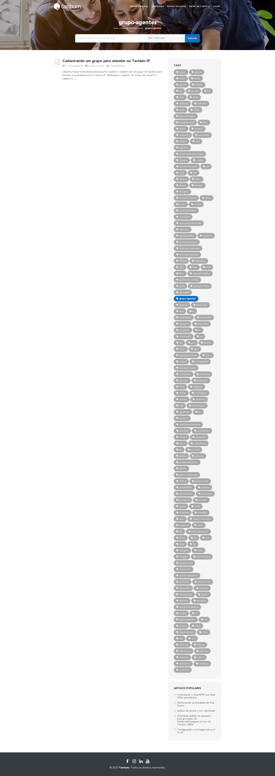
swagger (183, 556)
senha (182, 537)
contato (199, 160)
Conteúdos (158, 6)
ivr (199, 330)
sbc (180, 531)
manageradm (201, 361)
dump (208, 198)
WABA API (183, 644)
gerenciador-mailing (188, 279)
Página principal (139, 6)
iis (193, 311)
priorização (206, 493)
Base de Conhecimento (131, 28)
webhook (183, 657)
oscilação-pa (200, 443)
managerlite (185, 374)
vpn (193, 638)
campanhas (203, 135)
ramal (197, 506)
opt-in (182, 443)
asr (208, 91)
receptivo (202, 512)
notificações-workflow (189, 424)
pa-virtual (195, 449)
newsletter (184, 412)
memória (183, 380)
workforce (184, 670)
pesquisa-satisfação (188, 462)
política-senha (201, 481)
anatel (182, 78)
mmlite (182, 393)
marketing (204, 374)
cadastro (199, 128)
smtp (181, 544)
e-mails (197, 204)
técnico (204, 594)
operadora (201, 437)
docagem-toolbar (187, 198)
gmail (181, 286)
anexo (197, 78)
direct (198, 179)
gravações (184, 292)
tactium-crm (185, 569)
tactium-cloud (185, 563)
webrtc (200, 657)
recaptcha (184, 512)
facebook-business (188, 242)
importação (205, 317)
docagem (183, 191)
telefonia (183, 600)
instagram (184, 323)
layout (182, 349)
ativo (181, 97)
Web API (201, 644)
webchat (204, 651)
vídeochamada (186, 632)
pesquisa (199, 456)
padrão (182, 456)
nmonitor (183, 418)
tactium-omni (204, 581)
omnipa (182, 437)
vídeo (197, 626)
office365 (183, 430)
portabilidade (185, 487)
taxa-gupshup (185, 594)
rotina (200, 525)
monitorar (200, 399)
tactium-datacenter (188, 575)
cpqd (181, 172)
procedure (184, 500)
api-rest (194, 91)
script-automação (199, 531)
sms (207, 537)
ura (205, 619)
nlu (199, 412)
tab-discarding (203, 556)
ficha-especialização (188, 254)
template (201, 600)
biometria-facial (186, 122)
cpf (207, 166)
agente (198, 72)
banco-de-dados (187, 116)
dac (195, 172)
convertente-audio (188, 166)
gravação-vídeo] (201, 286)
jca (201, 336)
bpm (205, 122)
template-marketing (188, 607)
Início (116, 28)
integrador (184, 330)
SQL (194, 544)
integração (203, 323)
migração (197, 386)
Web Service (185, 651)
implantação (185, 317)
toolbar (182, 613)
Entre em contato (199, 6)
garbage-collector (201, 273)
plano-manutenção (188, 475)
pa (180, 449)
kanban (207, 342)
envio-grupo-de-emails (190, 223)
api (180, 91)
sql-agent (183, 550)
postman (205, 487)
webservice (184, 663)
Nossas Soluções (176, 6)
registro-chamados (202, 519)
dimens (182, 179)
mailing (182, 361)
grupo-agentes (187, 298)
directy (182, 185)
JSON (193, 342)
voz (181, 638)
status (200, 550)
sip (195, 537)
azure (182, 110)
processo (202, 500)
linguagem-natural (188, 355)
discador (199, 185)
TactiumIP (203, 588)
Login (216, 6)
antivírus (199, 84)
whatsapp (203, 663)
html (181, 311)
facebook (207, 235)
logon (208, 355)
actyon (182, 72)
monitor (183, 399)
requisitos (183, 525)
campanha (184, 135)
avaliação (183, 103)
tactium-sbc (184, 588)
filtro (181, 267)
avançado (202, 103)
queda (182, 506)
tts (196, 613)
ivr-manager (185, 336)
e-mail (182, 204)
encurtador (184, 217)
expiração (184, 229)
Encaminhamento (187, 210)
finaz (195, 267)
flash (208, 267)
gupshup (183, 305)
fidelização (200, 261)
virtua (205, 632)
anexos (182, 84)
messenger (202, 380)
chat (198, 141)
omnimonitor (203, 430)
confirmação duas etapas (191, 154)
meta (181, 386)
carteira (182, 141)
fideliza (182, 261)
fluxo (181, 273)
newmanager (198, 405)
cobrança (183, 147)
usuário (182, 626)
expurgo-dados (186, 235)
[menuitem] (139, 7)
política (182, 481)
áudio (195, 97)
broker (182, 128)
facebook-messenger (189, 248)
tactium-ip (184, 581)
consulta (183, 160)
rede (181, 519)
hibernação (202, 305)
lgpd (196, 349)
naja (181, 405)
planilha (182, 468)
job (180, 342)
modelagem (201, 393)
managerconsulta (187, 368)
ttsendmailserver (187, 619)
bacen (197, 110)
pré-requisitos (185, 493)
